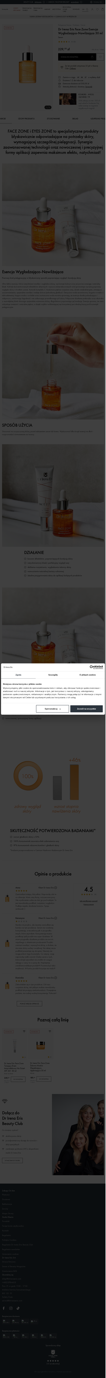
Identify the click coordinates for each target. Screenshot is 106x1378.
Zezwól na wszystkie (84, 709)
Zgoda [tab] (18, 675)
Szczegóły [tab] (52, 675)
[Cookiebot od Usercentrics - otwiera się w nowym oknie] (89, 667)
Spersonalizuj (50, 709)
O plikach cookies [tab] (86, 675)
